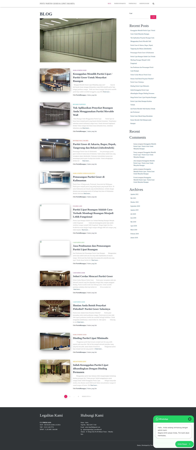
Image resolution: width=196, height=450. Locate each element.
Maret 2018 (133, 230)
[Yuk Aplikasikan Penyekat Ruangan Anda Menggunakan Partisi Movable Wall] (55, 113)
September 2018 (135, 206)
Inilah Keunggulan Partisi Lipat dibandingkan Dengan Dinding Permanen (90, 368)
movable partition (79, 104)
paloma (136, 169)
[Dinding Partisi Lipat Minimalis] (55, 341)
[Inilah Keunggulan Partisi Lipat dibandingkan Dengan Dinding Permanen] (55, 371)
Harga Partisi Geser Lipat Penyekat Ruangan (143, 97)
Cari (130, 13)
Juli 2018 (133, 214)
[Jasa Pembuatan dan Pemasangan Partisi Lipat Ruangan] (55, 248)
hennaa (136, 144)
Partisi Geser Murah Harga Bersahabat (141, 116)
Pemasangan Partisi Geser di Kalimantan (142, 52)
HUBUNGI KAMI (144, 3)
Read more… (107, 92)
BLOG (109, 3)
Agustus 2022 (134, 194)
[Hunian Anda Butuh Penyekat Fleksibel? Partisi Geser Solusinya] (55, 308)
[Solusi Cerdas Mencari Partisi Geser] (55, 278)
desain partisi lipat (79, 361)
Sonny (135, 152)
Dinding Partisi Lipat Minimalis (90, 338)
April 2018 (133, 226)
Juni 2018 (133, 218)
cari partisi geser (79, 273)
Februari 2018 (134, 234)
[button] (190, 419)
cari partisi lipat (78, 242)
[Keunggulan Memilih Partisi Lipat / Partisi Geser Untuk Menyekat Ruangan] (55, 79)
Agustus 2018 (134, 210)
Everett (136, 177)
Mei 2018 (133, 222)
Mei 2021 (133, 198)
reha (135, 161)
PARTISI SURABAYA (120, 3)
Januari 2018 (134, 237)
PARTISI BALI (132, 3)
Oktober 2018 (134, 202)
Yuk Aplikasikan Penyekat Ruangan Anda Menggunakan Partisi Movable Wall (93, 111)
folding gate (77, 206)
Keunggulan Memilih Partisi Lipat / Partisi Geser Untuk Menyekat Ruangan (92, 77)
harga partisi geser (79, 70)
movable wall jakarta (80, 140)
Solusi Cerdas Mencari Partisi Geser (93, 276)
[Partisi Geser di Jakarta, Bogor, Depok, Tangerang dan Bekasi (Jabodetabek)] (55, 150)
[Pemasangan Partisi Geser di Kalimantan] (55, 179)
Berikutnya (86, 396)
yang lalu (92, 95)
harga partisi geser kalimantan (84, 173)
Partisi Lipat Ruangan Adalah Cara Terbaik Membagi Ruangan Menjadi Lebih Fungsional (93, 213)
